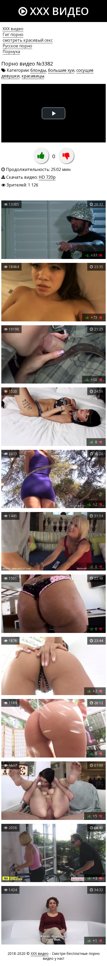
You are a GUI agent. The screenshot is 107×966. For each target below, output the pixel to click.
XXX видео (58, 11)
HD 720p (47, 177)
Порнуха (11, 51)
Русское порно (17, 46)
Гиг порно (13, 34)
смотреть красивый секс (28, 40)
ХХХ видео (13, 29)
